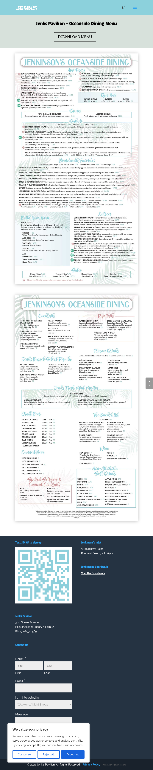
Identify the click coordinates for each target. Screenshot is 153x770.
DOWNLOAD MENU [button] (75, 37)
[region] (48, 743)
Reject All (48, 754)
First (18, 673)
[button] (135, 9)
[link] (26, 7)
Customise (24, 754)
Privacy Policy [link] (91, 764)
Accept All (73, 754)
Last (47, 673)
